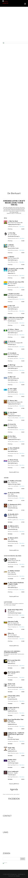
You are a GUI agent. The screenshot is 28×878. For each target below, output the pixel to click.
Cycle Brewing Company (13, 762)
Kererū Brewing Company (13, 739)
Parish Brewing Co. (12, 320)
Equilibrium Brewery (12, 711)
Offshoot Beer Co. (11, 273)
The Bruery (10, 675)
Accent (18, 876)
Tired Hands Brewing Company (14, 612)
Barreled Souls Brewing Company (15, 687)
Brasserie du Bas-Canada (13, 248)
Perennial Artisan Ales (12, 699)
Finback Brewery (11, 663)
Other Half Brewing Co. (13, 260)
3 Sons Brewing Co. (12, 774)
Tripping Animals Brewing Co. (14, 224)
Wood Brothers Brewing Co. (14, 236)
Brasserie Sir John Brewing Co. (14, 624)
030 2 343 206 (7, 826)
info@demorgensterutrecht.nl (11, 828)
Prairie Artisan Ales (12, 574)
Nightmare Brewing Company (14, 484)
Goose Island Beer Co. (12, 562)
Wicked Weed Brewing (12, 496)
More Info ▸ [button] (21, 226)
